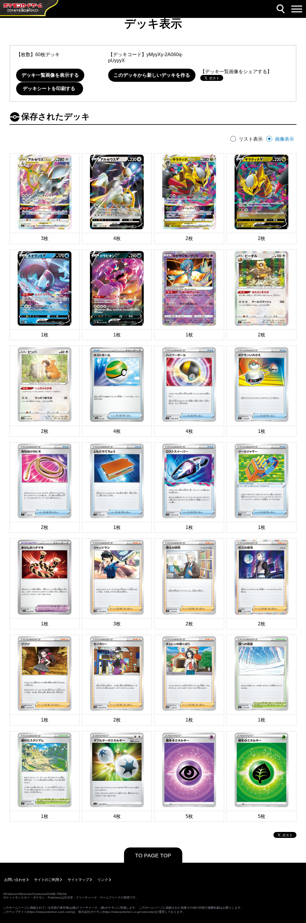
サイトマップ (78, 880)
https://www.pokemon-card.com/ (49, 911)
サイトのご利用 (46, 880)
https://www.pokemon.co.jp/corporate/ (129, 911)
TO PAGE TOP (153, 856)
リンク (102, 880)
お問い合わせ (15, 880)
